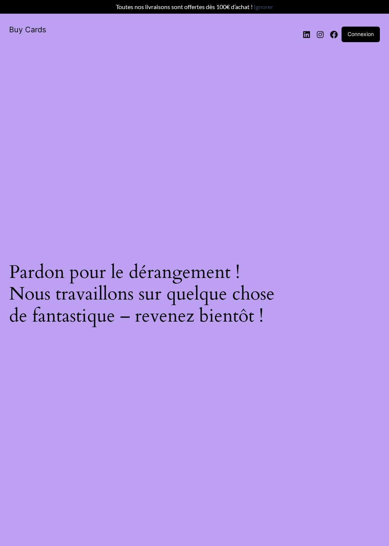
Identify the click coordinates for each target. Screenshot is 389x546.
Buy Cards (27, 29)
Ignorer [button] (263, 6)
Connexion (361, 34)
